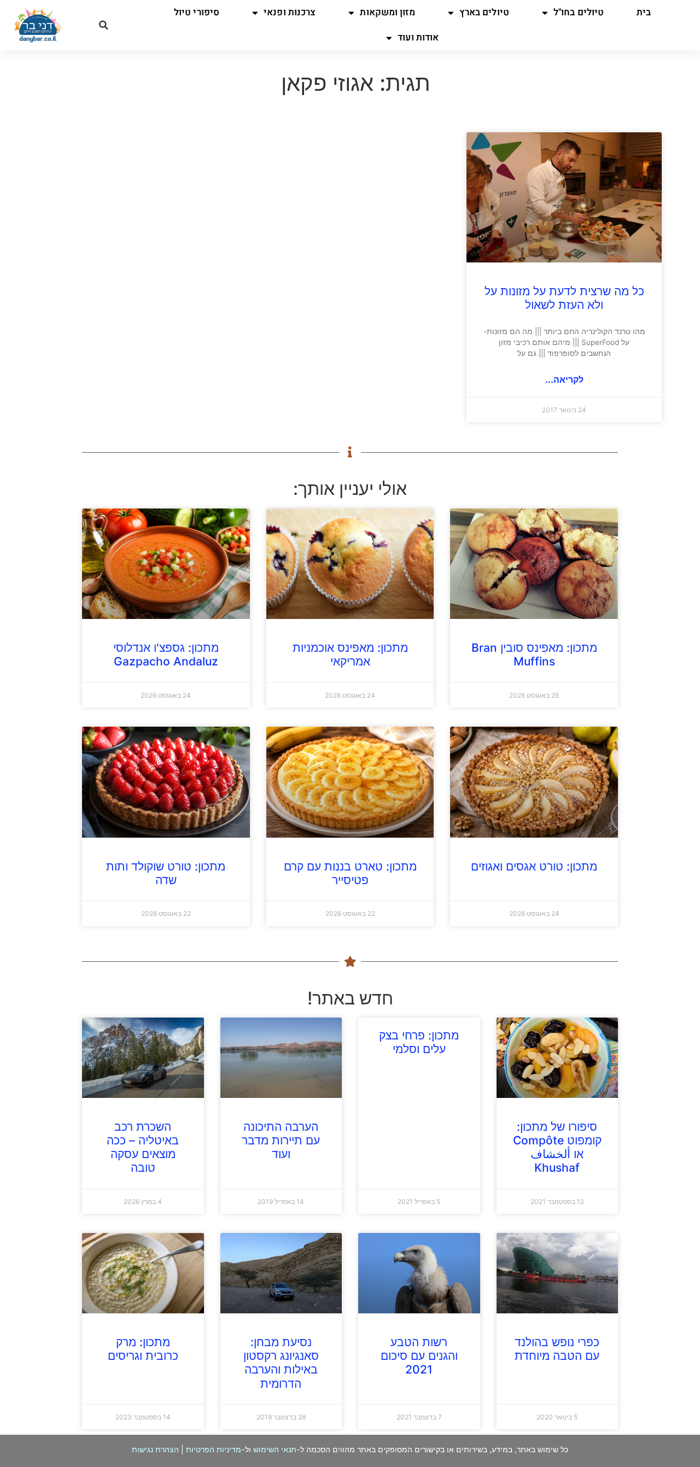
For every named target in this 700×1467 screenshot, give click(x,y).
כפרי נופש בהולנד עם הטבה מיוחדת (557, 1349)
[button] (103, 25)
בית (644, 12)
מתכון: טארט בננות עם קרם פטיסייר (350, 873)
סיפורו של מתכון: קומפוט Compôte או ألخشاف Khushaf (557, 1147)
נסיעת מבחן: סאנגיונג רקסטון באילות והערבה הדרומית (281, 1362)
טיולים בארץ (484, 12)
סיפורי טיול (196, 12)
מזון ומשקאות (387, 12)
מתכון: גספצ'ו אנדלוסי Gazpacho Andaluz (166, 654)
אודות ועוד (418, 37)
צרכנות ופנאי (290, 12)
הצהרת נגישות (155, 1449)
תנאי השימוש (274, 1449)
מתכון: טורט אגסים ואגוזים (534, 866)
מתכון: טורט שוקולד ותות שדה (165, 873)
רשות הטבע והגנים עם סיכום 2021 (419, 1355)
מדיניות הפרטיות (213, 1449)
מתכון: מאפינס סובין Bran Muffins (534, 654)
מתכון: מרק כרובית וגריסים (143, 1349)
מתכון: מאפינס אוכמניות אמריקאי (350, 654)
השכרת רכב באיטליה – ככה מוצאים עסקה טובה (143, 1147)
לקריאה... (564, 379)
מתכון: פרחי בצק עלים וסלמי (419, 1042)
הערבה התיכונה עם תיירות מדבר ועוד (281, 1140)
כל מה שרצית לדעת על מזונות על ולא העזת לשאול (564, 298)
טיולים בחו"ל (578, 12)
